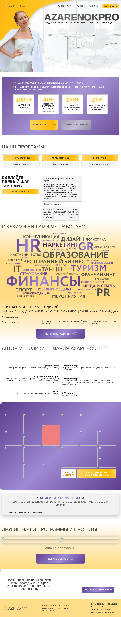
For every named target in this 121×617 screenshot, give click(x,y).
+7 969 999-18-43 (104, 609)
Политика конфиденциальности (55, 606)
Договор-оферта (48, 610)
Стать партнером (100, 164)
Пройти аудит (99, 158)
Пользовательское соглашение (54, 608)
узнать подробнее (21, 158)
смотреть (23, 111)
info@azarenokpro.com (105, 612)
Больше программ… (60, 548)
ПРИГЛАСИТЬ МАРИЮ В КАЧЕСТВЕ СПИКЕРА (97, 474)
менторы (80, 6)
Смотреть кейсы (21, 164)
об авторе (93, 6)
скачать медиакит (68, 474)
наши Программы (65, 6)
